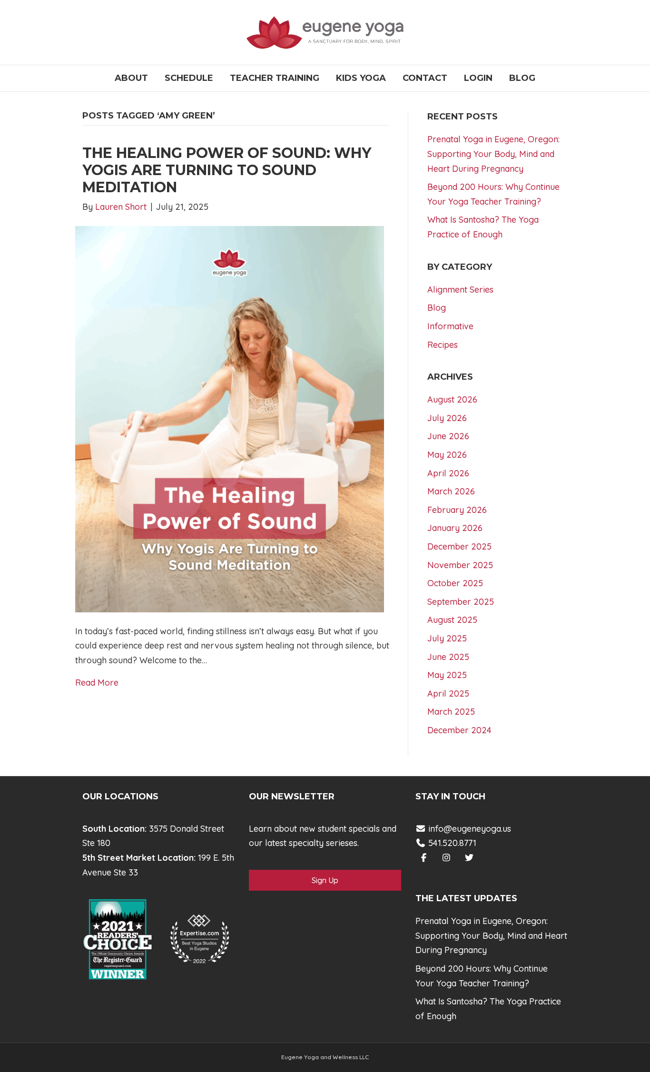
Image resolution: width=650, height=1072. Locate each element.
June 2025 (448, 656)
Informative (450, 326)
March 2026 (451, 491)
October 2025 (455, 583)
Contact (425, 78)
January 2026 (455, 527)
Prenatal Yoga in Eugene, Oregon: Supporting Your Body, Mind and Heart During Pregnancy (493, 154)
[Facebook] (423, 857)
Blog (522, 78)
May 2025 (447, 674)
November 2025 (460, 565)
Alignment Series (460, 289)
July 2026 (447, 418)
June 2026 (448, 436)
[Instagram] (446, 857)
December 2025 (459, 546)
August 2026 (452, 399)
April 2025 (448, 693)
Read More (96, 682)
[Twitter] (469, 857)
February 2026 (457, 509)
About (131, 78)
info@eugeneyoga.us (469, 828)
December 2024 (459, 730)
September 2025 (460, 601)
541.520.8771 (451, 842)
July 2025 (447, 638)
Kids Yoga (361, 78)
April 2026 (448, 473)
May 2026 (447, 454)
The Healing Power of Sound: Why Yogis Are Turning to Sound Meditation (226, 170)
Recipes (442, 344)
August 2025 (452, 619)
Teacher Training (274, 78)
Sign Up (325, 880)
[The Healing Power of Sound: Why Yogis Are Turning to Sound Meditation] (229, 418)
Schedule (189, 78)
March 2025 (451, 711)
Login (478, 78)
